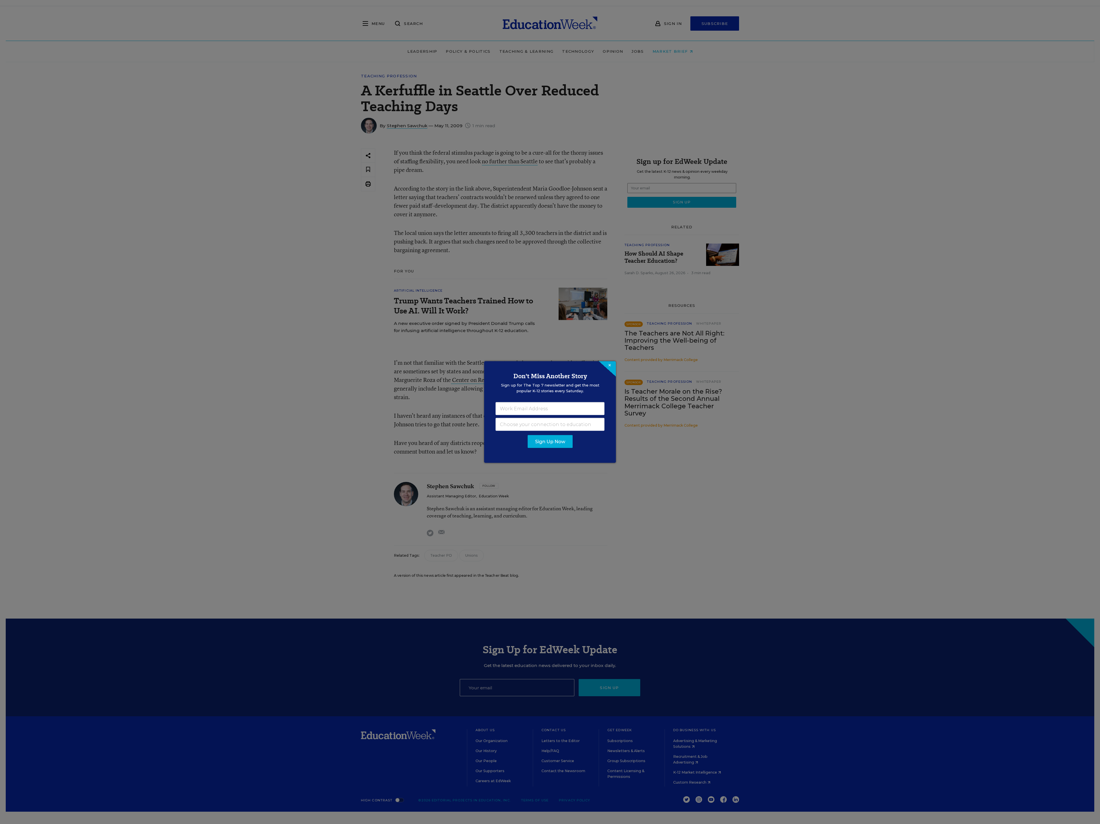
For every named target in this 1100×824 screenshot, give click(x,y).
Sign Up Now (550, 441)
